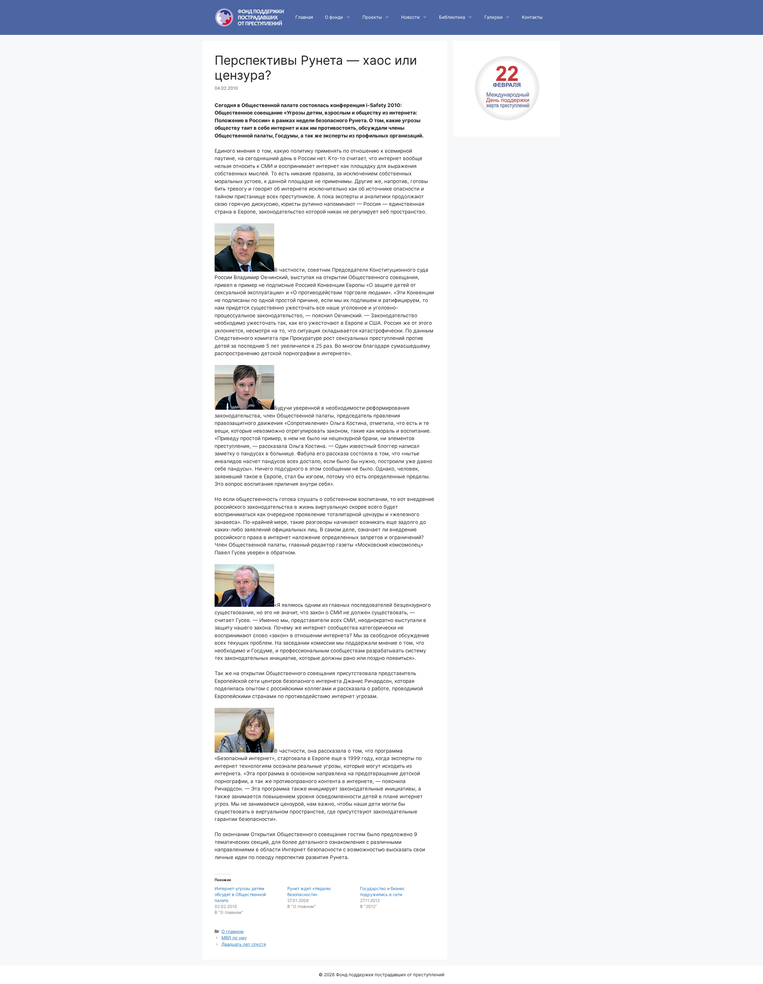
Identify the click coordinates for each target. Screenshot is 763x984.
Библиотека (452, 17)
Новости (410, 17)
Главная (304, 17)
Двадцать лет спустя (243, 944)
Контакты (532, 17)
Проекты (372, 17)
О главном (232, 931)
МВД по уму (234, 937)
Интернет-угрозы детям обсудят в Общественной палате (240, 894)
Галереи (493, 17)
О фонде (334, 17)
